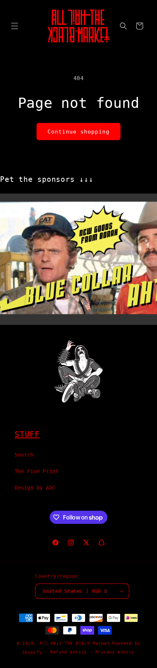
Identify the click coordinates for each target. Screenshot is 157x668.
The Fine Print (36, 471)
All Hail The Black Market (74, 643)
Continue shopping (78, 131)
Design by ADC (35, 488)
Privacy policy (115, 652)
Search (24, 455)
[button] (15, 26)
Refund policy (68, 652)
